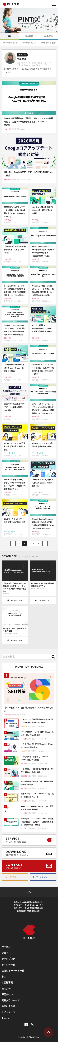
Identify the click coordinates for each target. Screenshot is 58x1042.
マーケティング (29, 42)
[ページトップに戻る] (29, 892)
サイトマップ (8, 1012)
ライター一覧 (8, 964)
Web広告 (48, 36)
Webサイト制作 (48, 42)
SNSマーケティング (10, 42)
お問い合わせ (8, 1006)
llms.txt (6, 1018)
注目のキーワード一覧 (13, 970)
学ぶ (4, 976)
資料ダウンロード (11, 1000)
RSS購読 (12, 877)
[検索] (54, 656)
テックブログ (8, 958)
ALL (9, 36)
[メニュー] (54, 4)
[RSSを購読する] (32, 1025)
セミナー (6, 988)
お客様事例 (7, 982)
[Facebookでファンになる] (26, 1025)
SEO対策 (29, 36)
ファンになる (41, 877)
